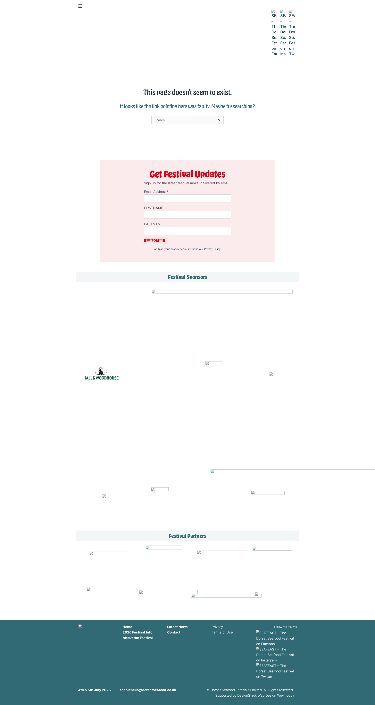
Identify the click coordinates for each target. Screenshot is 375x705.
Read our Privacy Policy (206, 249)
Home (127, 627)
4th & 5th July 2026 (96, 19)
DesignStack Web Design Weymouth (265, 695)
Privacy (217, 627)
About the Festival (138, 638)
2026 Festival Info (137, 632)
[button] (80, 6)
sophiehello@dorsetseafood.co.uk (148, 690)
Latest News (177, 627)
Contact (173, 632)
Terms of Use (222, 632)
